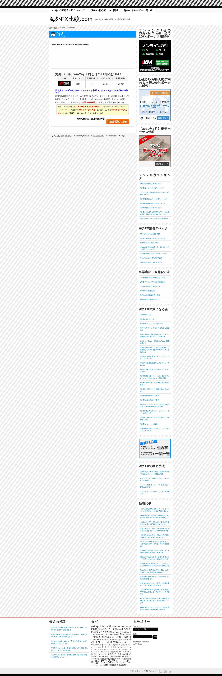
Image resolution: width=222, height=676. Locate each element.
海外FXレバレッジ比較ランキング (152, 188)
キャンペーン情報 (109, 647)
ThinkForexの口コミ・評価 (106, 637)
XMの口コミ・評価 (111, 640)
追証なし (124, 665)
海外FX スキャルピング (120, 654)
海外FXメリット (119, 656)
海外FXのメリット (146, 315)
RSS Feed (160, 672)
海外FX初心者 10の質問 (104, 10)
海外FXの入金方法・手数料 (149, 396)
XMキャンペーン (122, 642)
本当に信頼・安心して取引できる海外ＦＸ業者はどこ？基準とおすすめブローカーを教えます (154, 350)
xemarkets (102, 639)
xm (109, 639)
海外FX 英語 (109, 656)
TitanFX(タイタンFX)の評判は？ (151, 258)
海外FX (128, 652)
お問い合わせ (137, 644)
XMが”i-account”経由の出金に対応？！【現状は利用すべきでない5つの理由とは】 (154, 544)
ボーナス (114, 649)
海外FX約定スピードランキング (151, 208)
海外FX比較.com (70, 19)
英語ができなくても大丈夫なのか (151, 323)
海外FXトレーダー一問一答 (138, 10)
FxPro (118, 626)
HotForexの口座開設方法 (148, 299)
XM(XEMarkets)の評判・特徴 (150, 234)
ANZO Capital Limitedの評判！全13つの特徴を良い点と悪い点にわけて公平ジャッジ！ (154, 601)
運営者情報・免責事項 (141, 642)
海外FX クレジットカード (100, 654)
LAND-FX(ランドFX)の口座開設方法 (152, 282)
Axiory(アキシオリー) (103, 626)
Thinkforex (125, 634)
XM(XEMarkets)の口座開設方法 (91, 119)
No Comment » (98, 136)
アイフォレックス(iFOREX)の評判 (113, 645)
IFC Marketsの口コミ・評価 (104, 629)
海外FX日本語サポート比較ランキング (153, 199)
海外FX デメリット (97, 656)
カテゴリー (137, 626)
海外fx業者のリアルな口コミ (111, 662)
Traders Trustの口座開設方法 (150, 286)
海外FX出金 (97, 659)
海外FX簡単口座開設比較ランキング (152, 203)
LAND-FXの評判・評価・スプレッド (152, 238)
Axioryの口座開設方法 (147, 291)
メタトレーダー (122, 649)
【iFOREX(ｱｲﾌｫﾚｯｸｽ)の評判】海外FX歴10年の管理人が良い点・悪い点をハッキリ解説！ (154, 592)
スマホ (95, 649)
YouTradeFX (95, 645)
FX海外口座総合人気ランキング (68, 10)
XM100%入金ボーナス (119, 640)
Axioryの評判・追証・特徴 (149, 243)
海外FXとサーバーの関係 (149, 424)
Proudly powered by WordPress (165, 672)
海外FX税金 (108, 665)
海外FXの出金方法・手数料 (149, 400)
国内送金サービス (102, 651)
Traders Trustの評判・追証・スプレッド (154, 254)
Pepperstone (114, 634)
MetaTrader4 (115, 632)
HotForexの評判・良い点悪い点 (151, 262)
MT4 (108, 634)
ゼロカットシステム (104, 649)
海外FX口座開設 (109, 658)
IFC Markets (126, 626)
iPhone (119, 629)
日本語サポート (119, 651)
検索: (135, 634)
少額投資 (111, 651)
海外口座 (117, 665)
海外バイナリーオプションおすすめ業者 (154, 219)
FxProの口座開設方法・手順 (150, 295)
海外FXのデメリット (147, 319)
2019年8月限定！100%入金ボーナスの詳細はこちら (83, 113)
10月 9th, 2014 (66, 136)
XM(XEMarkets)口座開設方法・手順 (152, 278)
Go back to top (170, 672)
